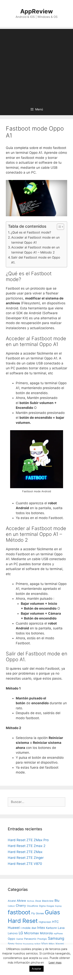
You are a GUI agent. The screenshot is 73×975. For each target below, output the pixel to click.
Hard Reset (23, 920)
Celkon (11, 906)
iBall (34, 928)
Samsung (56, 938)
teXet (37, 943)
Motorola (46, 933)
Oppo (11, 938)
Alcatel (12, 900)
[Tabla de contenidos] (60, 227)
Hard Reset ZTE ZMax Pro (28, 840)
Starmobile (28, 944)
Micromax (31, 933)
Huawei (14, 928)
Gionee (40, 913)
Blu (57, 900)
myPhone (58, 933)
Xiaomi (59, 943)
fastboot (19, 912)
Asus (38, 900)
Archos (30, 901)
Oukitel (19, 939)
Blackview (48, 900)
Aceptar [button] (36, 968)
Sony (11, 943)
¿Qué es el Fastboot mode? (31, 232)
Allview (21, 900)
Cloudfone (32, 906)
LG (21, 933)
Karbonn (51, 927)
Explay (58, 906)
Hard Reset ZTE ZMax (25, 852)
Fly (33, 913)
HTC (55, 922)
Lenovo (13, 933)
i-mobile (26, 927)
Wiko (52, 943)
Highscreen (45, 921)
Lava (61, 928)
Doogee (50, 906)
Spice (18, 943)
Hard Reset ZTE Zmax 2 (26, 846)
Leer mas (55, 962)
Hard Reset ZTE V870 (25, 864)
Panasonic (30, 938)
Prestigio (42, 938)
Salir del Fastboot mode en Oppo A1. (35, 259)
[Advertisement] (36, 65)
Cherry (21, 906)
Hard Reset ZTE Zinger (26, 858)
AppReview (36, 11)
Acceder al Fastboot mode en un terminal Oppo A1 (35, 239)
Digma (42, 906)
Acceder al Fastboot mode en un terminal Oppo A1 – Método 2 (35, 249)
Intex (41, 928)
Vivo (44, 944)
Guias (52, 912)
